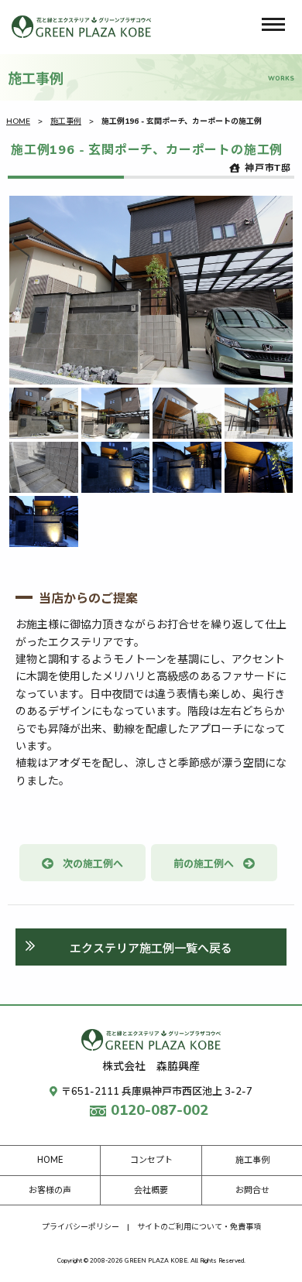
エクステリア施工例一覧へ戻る (151, 948)
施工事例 (65, 121)
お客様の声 (50, 1190)
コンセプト (151, 1160)
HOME (18, 121)
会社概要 (151, 1190)
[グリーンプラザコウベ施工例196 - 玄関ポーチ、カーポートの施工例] (151, 290)
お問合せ (252, 1190)
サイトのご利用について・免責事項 (199, 1227)
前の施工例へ (203, 864)
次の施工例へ (93, 864)
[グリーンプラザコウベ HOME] (81, 26)
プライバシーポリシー (80, 1227)
